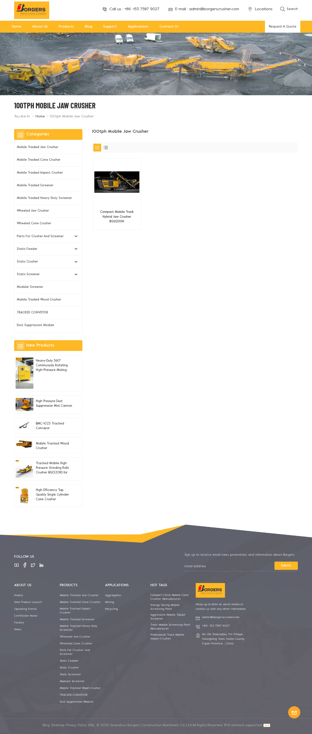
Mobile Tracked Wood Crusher (39, 299)
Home (16, 26)
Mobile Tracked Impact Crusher (40, 172)
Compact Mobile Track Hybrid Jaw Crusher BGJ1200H (117, 217)
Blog (88, 26)
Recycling (111, 609)
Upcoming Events (25, 609)
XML (91, 725)
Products (66, 26)
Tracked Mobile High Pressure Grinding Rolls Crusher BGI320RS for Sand (52, 468)
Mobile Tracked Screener (35, 185)
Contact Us (169, 26)
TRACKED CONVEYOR (32, 312)
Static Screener (28, 274)
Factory (19, 622)
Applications (138, 26)
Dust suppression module (35, 325)
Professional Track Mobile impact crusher (167, 636)
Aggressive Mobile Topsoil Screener (167, 616)
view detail (116, 224)
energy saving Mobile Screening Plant (165, 607)
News (17, 629)
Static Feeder (27, 249)
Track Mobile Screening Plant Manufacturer (170, 626)
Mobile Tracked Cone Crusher (38, 160)
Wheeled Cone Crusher (34, 223)
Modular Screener (30, 287)
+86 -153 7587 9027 (141, 9)
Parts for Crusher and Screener (40, 236)
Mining (109, 602)
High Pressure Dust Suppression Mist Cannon (54, 403)
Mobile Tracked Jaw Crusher (37, 147)
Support (110, 26)
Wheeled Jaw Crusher (33, 210)
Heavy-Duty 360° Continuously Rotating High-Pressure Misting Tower (52, 366)
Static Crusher (27, 261)
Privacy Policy (76, 725)
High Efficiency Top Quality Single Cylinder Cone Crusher (52, 495)
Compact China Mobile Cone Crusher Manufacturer (169, 597)
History (18, 595)
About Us (40, 26)
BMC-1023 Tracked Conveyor (50, 426)
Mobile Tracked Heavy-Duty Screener (44, 198)
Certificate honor (26, 615)
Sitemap (58, 725)
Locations (264, 9)
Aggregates (113, 595)
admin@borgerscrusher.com (214, 9)
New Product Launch (28, 602)
